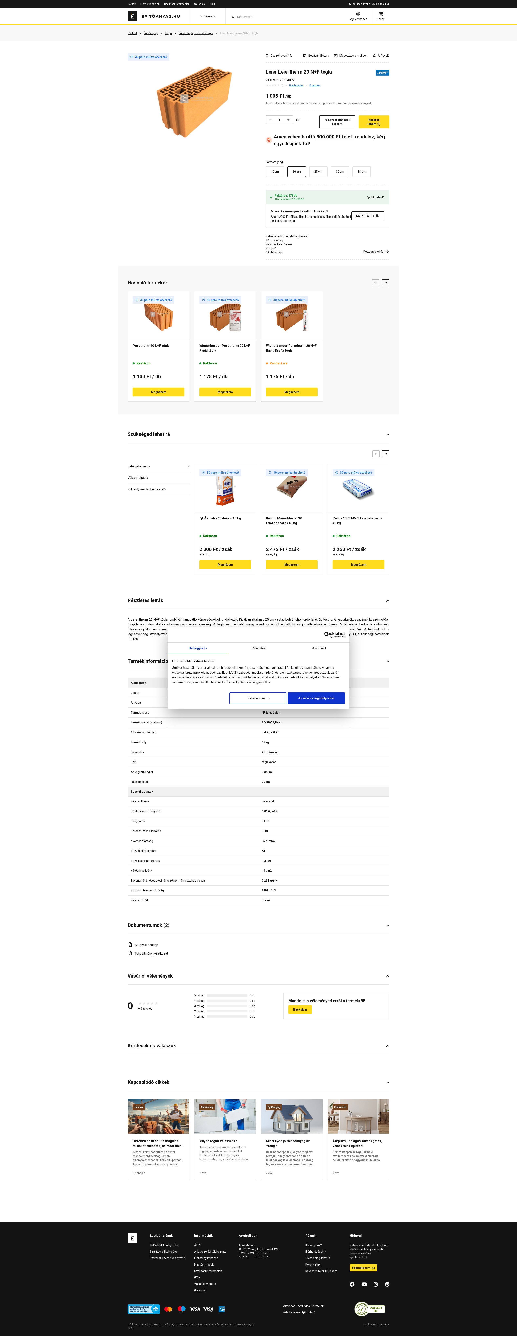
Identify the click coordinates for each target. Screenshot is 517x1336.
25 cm (318, 171)
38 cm (362, 171)
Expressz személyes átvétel (168, 1258)
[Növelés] (288, 120)
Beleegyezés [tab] (198, 648)
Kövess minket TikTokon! (321, 1271)
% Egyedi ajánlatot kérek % (337, 121)
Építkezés (340, 1107)
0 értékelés (296, 85)
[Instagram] (376, 1284)
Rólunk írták (312, 1264)
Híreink (138, 1107)
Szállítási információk (176, 4)
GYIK (197, 1277)
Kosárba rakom (373, 121)
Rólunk (132, 4)
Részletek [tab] (259, 648)
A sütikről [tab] (319, 648)
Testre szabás (255, 698)
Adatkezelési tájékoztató (210, 1251)
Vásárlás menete (205, 1284)
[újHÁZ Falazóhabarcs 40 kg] (225, 488)
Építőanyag (207, 1107)
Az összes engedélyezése (316, 698)
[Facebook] (352, 1284)
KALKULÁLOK (365, 216)
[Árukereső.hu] (369, 1308)
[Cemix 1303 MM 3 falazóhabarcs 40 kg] (358, 488)
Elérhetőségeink (149, 4)
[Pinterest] (387, 1284)
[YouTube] (364, 1284)
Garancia (199, 4)
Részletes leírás (373, 251)
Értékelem (300, 1009)
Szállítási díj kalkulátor (164, 1251)
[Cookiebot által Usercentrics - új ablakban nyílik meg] (327, 635)
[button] (207, 16)
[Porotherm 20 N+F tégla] (158, 315)
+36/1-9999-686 (379, 4)
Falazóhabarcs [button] (139, 466)
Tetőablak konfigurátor (164, 1245)
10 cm (275, 171)
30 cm (340, 171)
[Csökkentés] (270, 120)
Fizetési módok (204, 1264)
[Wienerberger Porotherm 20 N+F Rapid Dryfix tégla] (292, 315)
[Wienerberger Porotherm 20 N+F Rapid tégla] (225, 315)
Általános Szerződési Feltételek (303, 1306)
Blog (212, 4)
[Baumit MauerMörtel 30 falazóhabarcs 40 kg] (292, 488)
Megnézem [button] (158, 392)
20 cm (297, 171)
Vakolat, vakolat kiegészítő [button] (147, 489)
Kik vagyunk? (313, 1245)
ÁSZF (197, 1245)
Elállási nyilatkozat (206, 1258)
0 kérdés (314, 85)
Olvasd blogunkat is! (318, 1258)
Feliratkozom (361, 1267)
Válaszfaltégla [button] (138, 478)
